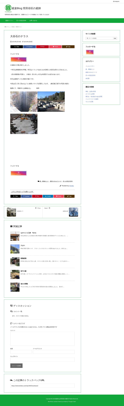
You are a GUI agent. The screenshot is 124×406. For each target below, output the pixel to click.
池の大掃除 (24, 284)
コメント (12, 330)
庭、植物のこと (17, 26)
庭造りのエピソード (55, 181)
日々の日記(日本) (68, 181)
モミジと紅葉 (89, 101)
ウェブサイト (14, 356)
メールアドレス (37, 348)
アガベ (23, 245)
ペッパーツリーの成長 (92, 99)
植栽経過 (23, 258)
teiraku (71, 186)
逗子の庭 (23, 271)
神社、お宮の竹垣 (91, 91)
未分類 (87, 78)
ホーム (8, 26)
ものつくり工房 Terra (28, 233)
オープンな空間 (90, 94)
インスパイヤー (90, 66)
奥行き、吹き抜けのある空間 (94, 96)
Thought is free (71, 401)
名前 (11, 348)
